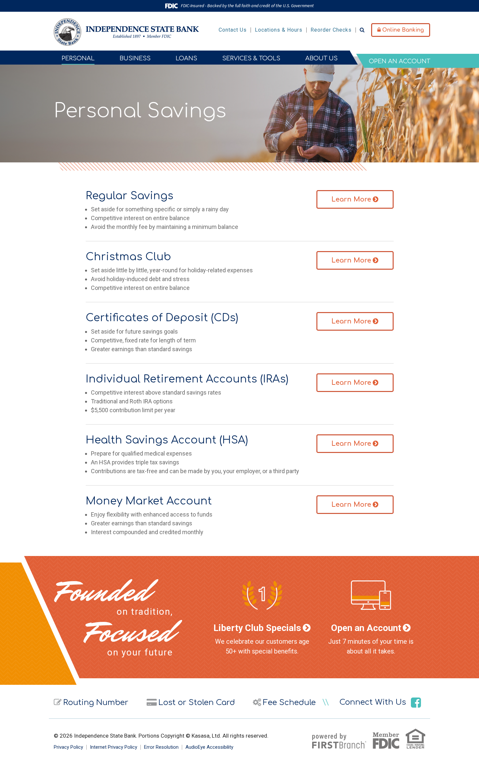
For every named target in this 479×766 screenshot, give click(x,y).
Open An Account (399, 61)
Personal (78, 58)
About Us (321, 58)
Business (135, 58)
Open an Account (366, 628)
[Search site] (362, 30)
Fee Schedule (289, 702)
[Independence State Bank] (126, 32)
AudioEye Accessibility (209, 747)
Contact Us (233, 30)
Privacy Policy (68, 747)
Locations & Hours (278, 30)
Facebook (416, 702)
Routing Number (95, 702)
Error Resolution (161, 747)
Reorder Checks (331, 30)
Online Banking (402, 30)
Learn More (351, 199)
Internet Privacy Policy (113, 747)
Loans (186, 58)
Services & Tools (251, 58)
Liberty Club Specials (257, 628)
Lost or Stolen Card (196, 702)
